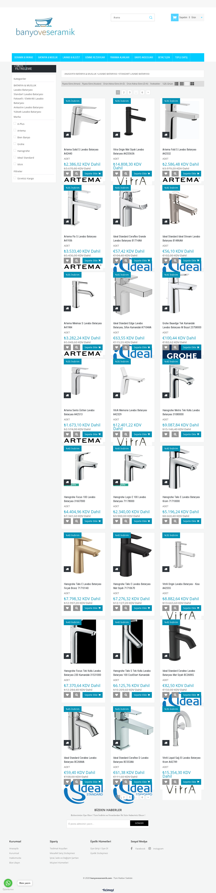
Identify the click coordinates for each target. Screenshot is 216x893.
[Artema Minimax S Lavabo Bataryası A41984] (83, 294)
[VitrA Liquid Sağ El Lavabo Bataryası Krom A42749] (182, 728)
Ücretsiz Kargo (25, 178)
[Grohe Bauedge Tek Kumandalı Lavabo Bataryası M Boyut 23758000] (182, 294)
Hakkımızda (15, 857)
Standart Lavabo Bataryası (28, 94)
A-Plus (20, 123)
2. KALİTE (18, 66)
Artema (21, 130)
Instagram (158, 848)
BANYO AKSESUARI (144, 57)
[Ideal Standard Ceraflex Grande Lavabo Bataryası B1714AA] (133, 207)
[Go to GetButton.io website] (8, 889)
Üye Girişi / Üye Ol (99, 848)
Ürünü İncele (76, 173)
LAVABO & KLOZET (71, 57)
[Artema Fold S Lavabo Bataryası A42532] (182, 120)
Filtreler (18, 171)
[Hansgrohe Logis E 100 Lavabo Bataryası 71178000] (133, 468)
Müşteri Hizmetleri (59, 862)
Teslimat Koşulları (58, 848)
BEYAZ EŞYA (164, 57)
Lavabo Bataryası (23, 89)
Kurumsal (14, 853)
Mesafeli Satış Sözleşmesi (62, 853)
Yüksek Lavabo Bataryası (27, 111)
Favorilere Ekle (67, 173)
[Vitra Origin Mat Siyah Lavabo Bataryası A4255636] (133, 120)
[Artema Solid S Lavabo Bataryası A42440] (83, 120)
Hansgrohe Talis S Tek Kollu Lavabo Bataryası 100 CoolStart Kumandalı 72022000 (132, 675)
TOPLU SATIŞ (181, 57)
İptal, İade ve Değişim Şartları (64, 857)
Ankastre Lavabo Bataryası (28, 107)
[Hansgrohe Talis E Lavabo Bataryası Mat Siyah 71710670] (133, 555)
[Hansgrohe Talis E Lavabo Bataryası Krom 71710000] (182, 468)
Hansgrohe (23, 150)
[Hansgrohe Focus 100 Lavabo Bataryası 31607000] (83, 468)
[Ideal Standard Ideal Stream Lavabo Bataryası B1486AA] (182, 207)
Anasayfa (13, 848)
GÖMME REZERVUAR (95, 57)
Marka (17, 116)
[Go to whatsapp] (8, 883)
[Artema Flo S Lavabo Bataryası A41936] (83, 207)
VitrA (20, 164)
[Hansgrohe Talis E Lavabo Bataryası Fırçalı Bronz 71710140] (83, 555)
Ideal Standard (25, 157)
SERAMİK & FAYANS (23, 57)
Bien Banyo (23, 137)
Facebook (140, 848)
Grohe (20, 144)
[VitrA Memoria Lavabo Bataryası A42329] (133, 381)
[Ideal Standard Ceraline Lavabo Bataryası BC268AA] (83, 728)
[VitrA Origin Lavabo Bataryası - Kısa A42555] (182, 555)
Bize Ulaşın (14, 862)
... (136, 92)
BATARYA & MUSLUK (48, 57)
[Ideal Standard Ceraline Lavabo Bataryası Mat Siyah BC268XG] (182, 642)
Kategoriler (20, 78)
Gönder (139, 823)
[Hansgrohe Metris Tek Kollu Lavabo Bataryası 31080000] (182, 381)
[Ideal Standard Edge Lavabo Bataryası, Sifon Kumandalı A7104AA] (133, 294)
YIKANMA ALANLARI (119, 57)
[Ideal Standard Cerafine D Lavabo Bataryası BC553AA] (133, 728)
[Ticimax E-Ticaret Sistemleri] (108, 890)
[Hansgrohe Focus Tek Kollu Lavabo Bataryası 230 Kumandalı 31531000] (83, 642)
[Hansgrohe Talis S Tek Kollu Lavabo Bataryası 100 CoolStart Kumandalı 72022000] (133, 642)
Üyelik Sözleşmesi (99, 853)
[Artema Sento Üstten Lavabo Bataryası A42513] (83, 381)
